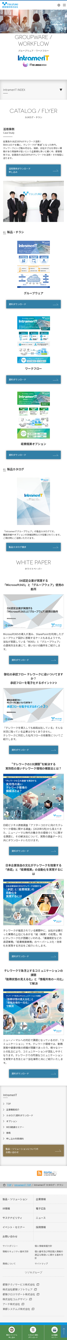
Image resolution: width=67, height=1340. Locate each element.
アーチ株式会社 (11, 1304)
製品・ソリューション (14, 1199)
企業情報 (41, 1199)
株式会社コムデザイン (15, 1299)
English (59, 5)
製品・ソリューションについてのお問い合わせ (22, 1150)
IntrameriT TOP (22, 1184)
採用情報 (41, 1227)
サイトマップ (41, 1263)
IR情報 (6, 1208)
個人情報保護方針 (43, 1245)
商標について (9, 1263)
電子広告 (41, 1208)
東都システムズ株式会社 (16, 1309)
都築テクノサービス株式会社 (19, 1284)
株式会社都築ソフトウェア (18, 1289)
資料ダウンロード (17, 304)
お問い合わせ (9, 1236)
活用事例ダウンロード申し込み (20, 170)
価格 (8, 1132)
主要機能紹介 (12, 1109)
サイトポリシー (10, 1245)
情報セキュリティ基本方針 (16, 1251)
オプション (11, 1121)
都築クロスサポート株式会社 (19, 1294)
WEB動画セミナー (15, 1127)
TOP (8, 1103)
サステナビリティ (12, 1218)
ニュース (41, 1218)
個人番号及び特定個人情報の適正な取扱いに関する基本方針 (49, 1255)
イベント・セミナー (13, 1227)
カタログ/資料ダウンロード (19, 1115)
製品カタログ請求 (17, 547)
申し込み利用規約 (15, 1138)
